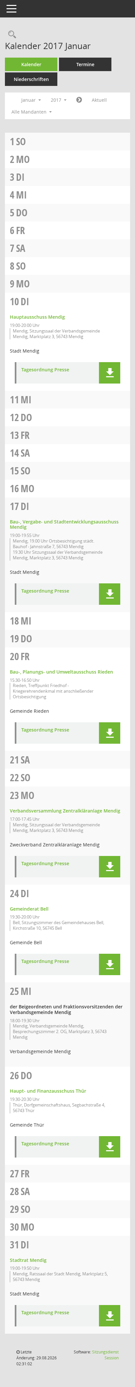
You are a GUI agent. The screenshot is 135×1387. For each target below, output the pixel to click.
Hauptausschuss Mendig (37, 317)
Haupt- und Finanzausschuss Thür (48, 1091)
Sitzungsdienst (105, 1355)
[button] (109, 373)
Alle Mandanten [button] (29, 112)
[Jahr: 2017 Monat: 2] (79, 100)
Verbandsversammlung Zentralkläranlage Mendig (65, 811)
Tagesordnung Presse (45, 370)
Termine (85, 64)
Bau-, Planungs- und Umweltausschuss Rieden (61, 672)
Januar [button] (29, 100)
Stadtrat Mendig (28, 1260)
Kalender (31, 64)
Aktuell (99, 100)
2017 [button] (57, 100)
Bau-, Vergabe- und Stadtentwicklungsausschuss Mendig (64, 524)
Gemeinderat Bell (29, 909)
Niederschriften (31, 79)
